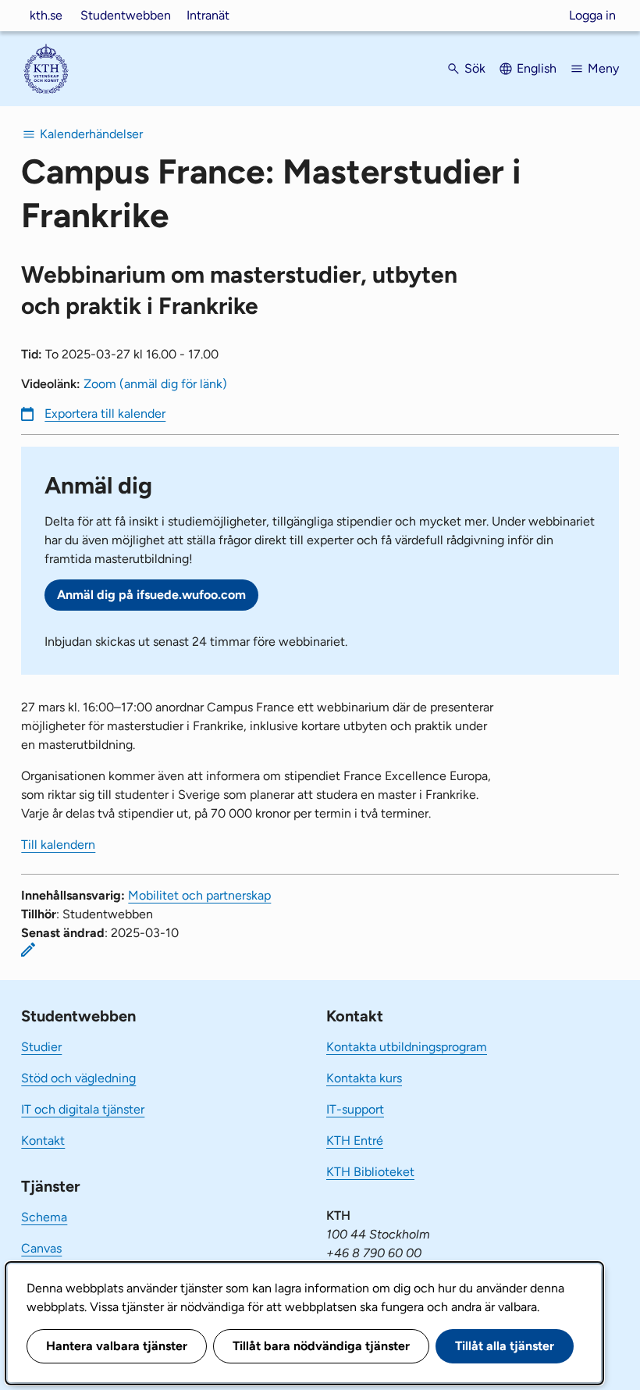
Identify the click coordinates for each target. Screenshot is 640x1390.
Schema (44, 1217)
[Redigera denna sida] (28, 950)
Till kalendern (58, 844)
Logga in (592, 15)
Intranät (208, 15)
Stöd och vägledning (78, 1078)
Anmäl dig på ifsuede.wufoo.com (151, 594)
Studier (41, 1046)
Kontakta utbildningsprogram (406, 1046)
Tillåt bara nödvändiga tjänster (321, 1345)
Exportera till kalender (104, 413)
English (536, 68)
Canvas (41, 1248)
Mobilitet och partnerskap (199, 895)
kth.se (46, 15)
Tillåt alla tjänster (504, 1345)
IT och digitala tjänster (82, 1109)
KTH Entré (354, 1140)
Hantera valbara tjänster (116, 1345)
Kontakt (43, 1140)
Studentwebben (125, 15)
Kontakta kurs (364, 1078)
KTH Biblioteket (370, 1171)
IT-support (355, 1109)
